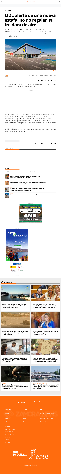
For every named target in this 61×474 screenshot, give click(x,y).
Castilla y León (9, 432)
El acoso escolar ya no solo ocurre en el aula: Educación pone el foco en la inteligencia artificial (45, 332)
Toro (6, 421)
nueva (17, 141)
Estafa (6, 141)
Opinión (24, 416)
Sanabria (7, 424)
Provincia (7, 416)
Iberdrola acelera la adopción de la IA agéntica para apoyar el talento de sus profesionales (14, 359)
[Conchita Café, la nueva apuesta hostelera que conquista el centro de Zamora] (7, 176)
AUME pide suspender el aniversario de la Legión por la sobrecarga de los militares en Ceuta (15, 332)
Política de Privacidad (46, 418)
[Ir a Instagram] (34, 401)
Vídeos (24, 421)
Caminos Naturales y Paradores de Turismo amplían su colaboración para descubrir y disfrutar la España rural (45, 359)
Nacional (8, 10)
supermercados (12, 141)
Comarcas (7, 426)
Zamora (7, 413)
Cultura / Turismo (10, 434)
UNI (23, 413)
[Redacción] (6, 75)
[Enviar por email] (32, 80)
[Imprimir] (35, 80)
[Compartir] (38, 80)
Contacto (43, 424)
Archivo (24, 424)
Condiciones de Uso (46, 416)
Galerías (24, 418)
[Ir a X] (32, 401)
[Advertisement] (30, 101)
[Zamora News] (30, 2)
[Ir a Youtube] (39, 401)
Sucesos (7, 439)
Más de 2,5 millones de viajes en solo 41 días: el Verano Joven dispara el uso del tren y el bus (46, 386)
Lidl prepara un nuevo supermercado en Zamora (25, 195)
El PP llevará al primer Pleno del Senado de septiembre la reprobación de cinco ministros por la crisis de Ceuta (45, 306)
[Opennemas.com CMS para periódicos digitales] (30, 465)
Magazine (7, 445)
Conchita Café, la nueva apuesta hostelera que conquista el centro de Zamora (25, 176)
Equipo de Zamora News (47, 413)
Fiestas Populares (10, 429)
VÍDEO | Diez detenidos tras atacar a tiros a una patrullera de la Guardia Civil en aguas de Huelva (14, 305)
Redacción (11, 76)
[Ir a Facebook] (27, 401)
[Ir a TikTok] (29, 401)
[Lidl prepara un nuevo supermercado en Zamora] (7, 195)
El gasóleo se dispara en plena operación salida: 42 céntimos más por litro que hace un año (15, 386)
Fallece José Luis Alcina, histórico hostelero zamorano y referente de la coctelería (28, 183)
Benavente (8, 418)
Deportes (7, 437)
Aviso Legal (43, 421)
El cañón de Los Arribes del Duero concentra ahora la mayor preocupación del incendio (27, 189)
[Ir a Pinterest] (37, 401)
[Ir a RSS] (41, 401)
